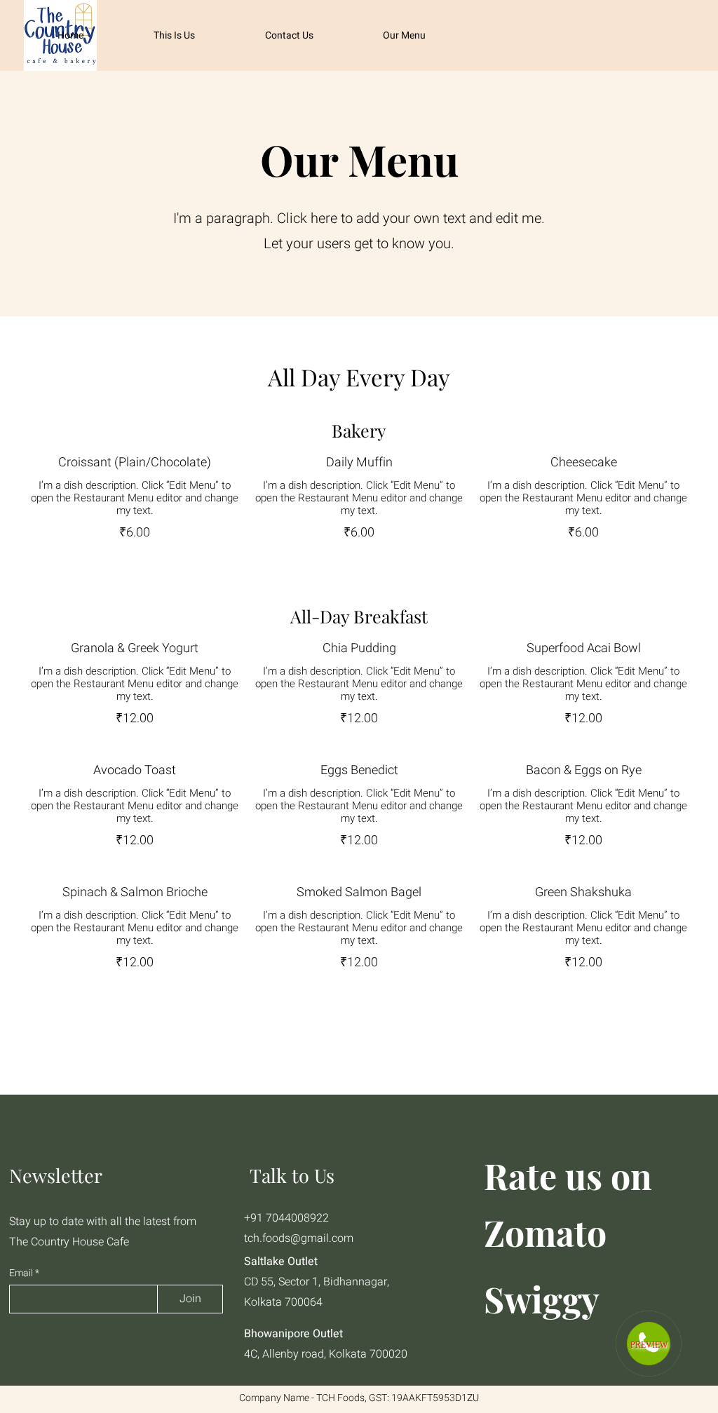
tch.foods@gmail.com (298, 1238)
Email (22, 1273)
